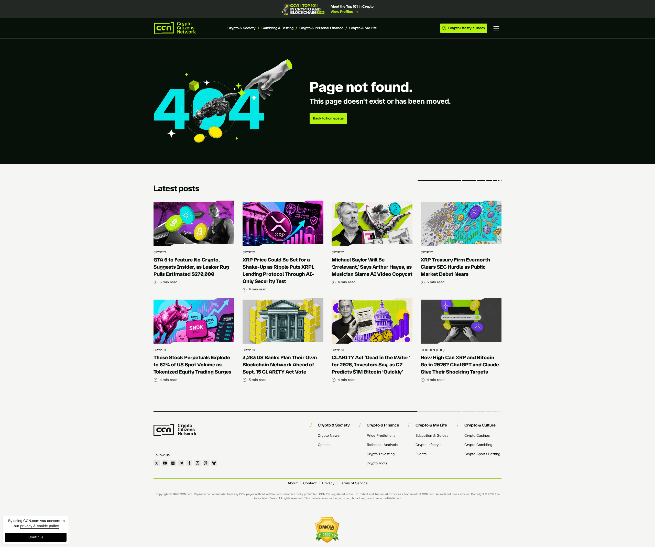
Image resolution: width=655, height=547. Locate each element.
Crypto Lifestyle (429, 445)
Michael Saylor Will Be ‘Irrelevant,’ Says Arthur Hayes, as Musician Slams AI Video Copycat (372, 267)
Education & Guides (432, 435)
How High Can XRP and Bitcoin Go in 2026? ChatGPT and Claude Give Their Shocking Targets (460, 364)
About (293, 483)
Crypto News (329, 435)
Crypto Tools (377, 463)
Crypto (160, 252)
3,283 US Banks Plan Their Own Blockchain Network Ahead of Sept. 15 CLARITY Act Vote (280, 364)
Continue (35, 537)
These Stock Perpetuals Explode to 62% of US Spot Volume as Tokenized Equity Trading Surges (192, 364)
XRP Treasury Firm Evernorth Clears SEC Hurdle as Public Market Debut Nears (455, 267)
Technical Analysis (382, 445)
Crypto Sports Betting (482, 454)
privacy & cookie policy (39, 526)
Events (421, 454)
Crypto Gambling (478, 445)
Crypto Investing (381, 454)
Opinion (324, 445)
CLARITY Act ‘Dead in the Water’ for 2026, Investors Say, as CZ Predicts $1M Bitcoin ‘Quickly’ (371, 364)
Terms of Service (354, 483)
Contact (309, 483)
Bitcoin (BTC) (433, 350)
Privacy (328, 483)
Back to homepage (328, 118)
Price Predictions (381, 435)
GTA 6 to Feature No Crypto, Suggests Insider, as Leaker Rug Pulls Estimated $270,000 (191, 267)
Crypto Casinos (477, 435)
